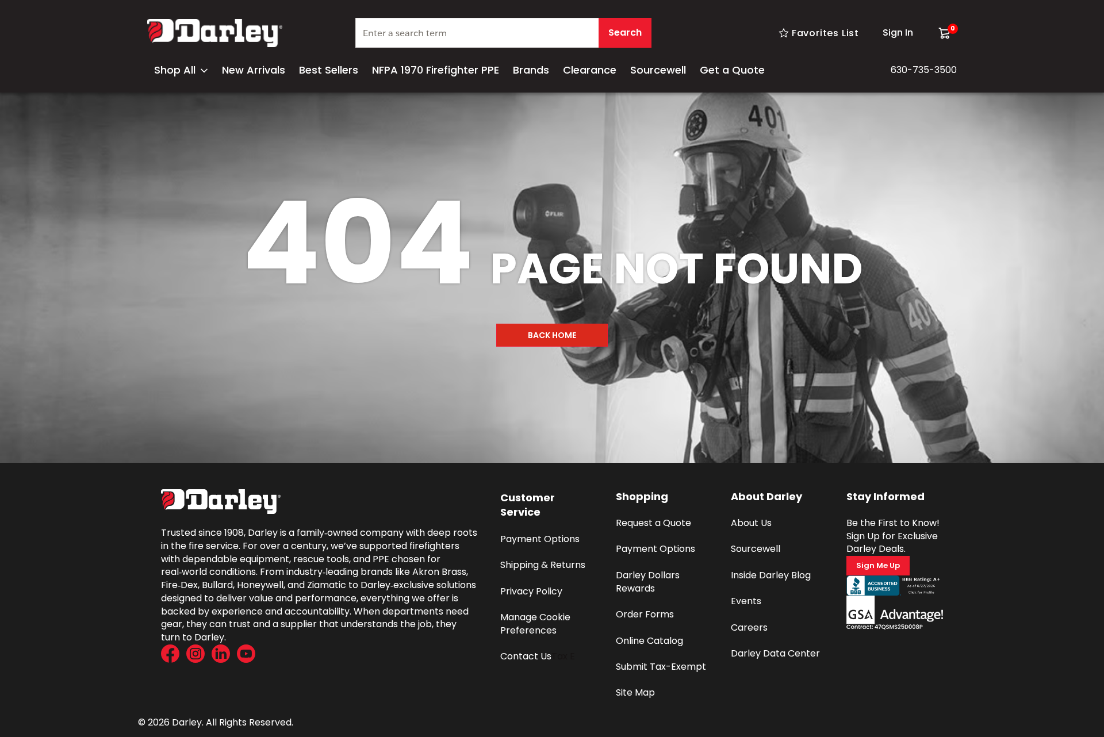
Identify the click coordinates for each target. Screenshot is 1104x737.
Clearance (589, 70)
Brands (531, 70)
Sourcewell (658, 70)
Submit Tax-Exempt (661, 666)
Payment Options (540, 539)
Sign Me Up (878, 565)
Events (746, 601)
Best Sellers (328, 70)
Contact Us (525, 656)
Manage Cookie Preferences (536, 624)
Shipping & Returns (542, 564)
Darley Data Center (775, 653)
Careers (749, 627)
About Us (751, 522)
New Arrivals (253, 70)
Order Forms (645, 614)
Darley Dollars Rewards (649, 582)
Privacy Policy (531, 591)
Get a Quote (732, 70)
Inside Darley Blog (771, 575)
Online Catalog (649, 640)
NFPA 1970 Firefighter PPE (435, 70)
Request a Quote (653, 522)
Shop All (174, 70)
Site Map (635, 692)
